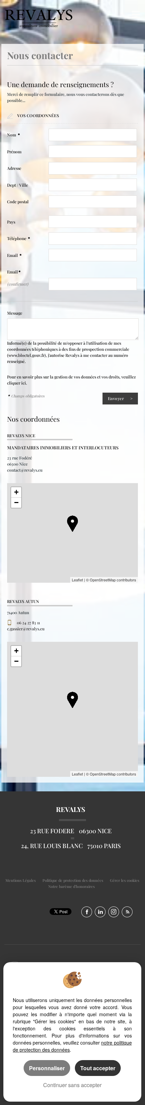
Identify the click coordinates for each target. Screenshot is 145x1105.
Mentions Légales (20, 880)
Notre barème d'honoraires (72, 886)
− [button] (16, 502)
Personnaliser (47, 1068)
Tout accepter (97, 1068)
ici (23, 383)
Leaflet (77, 579)
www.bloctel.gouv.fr (26, 355)
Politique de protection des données (72, 880)
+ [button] (16, 492)
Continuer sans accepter (72, 1085)
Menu (134, 14)
